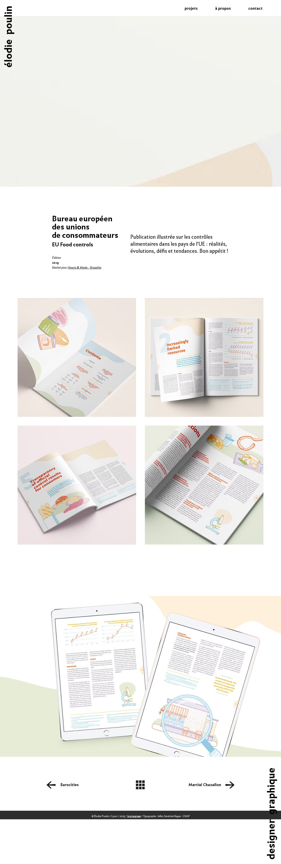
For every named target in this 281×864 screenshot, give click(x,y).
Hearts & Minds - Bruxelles (84, 267)
